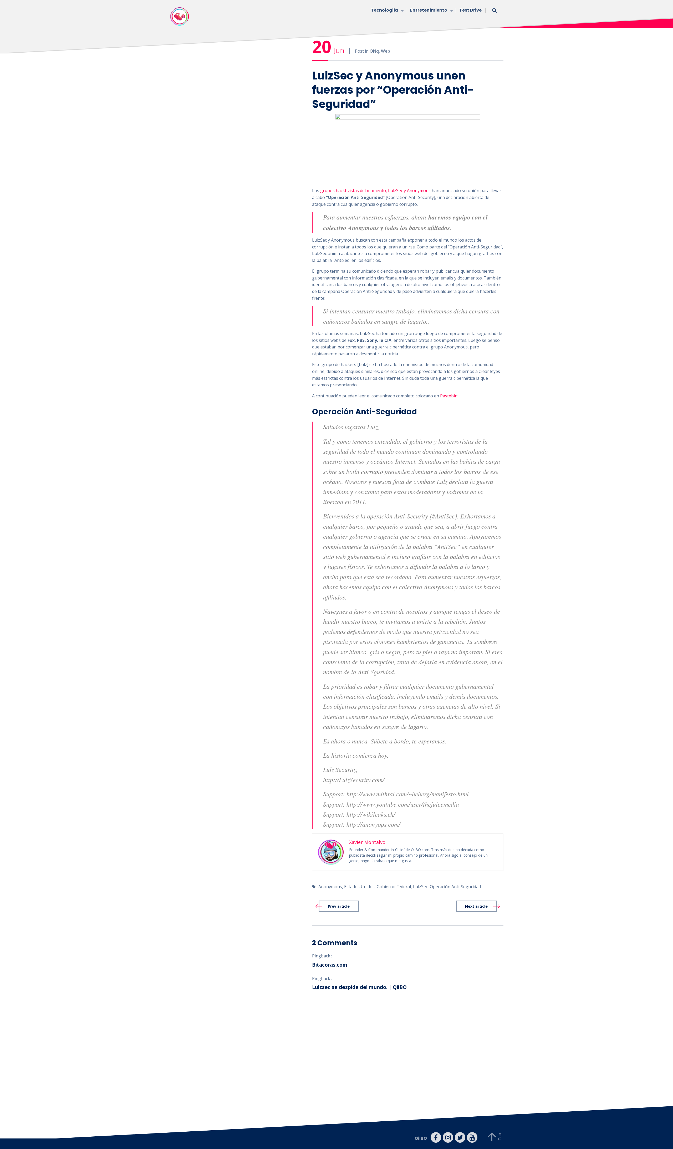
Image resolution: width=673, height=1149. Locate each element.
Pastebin (448, 396)
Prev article (339, 906)
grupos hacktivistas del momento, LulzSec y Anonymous (375, 190)
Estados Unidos (359, 887)
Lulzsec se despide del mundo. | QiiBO (359, 987)
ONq (374, 51)
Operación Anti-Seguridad (455, 887)
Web (385, 51)
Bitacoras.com (329, 964)
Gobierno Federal (394, 887)
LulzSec (420, 887)
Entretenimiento (428, 10)
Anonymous (330, 887)
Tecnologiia (384, 10)
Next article (476, 906)
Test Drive (470, 10)
